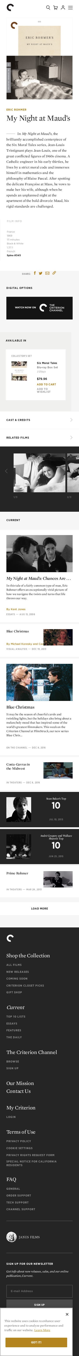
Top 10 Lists (15, 1016)
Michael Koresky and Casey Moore (33, 643)
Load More (39, 908)
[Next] (72, 471)
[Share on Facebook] (35, 273)
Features (13, 1030)
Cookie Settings (19, 1148)
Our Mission (20, 1083)
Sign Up (12, 1068)
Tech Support (17, 1202)
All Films (14, 964)
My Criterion (21, 1107)
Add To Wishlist (44, 390)
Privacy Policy (18, 1141)
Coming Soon (17, 978)
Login (11, 1117)
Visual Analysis (16, 649)
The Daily (14, 1037)
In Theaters (14, 782)
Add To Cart (46, 384)
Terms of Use (21, 1131)
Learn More (42, 1330)
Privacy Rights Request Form (30, 1155)
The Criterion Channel (31, 1052)
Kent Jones (18, 609)
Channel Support (20, 1209)
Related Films (17, 437)
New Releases (17, 971)
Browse (12, 1061)
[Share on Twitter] (40, 273)
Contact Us (18, 1091)
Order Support (18, 1195)
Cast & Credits (18, 420)
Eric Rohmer (16, 109)
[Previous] (7, 471)
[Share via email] (47, 273)
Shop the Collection (28, 955)
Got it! (36, 1342)
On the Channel (16, 747)
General (13, 1188)
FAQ (11, 1179)
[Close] (67, 1314)
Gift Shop (14, 992)
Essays (10, 614)
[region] (36, 1332)
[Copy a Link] (54, 273)
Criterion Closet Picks (25, 985)
